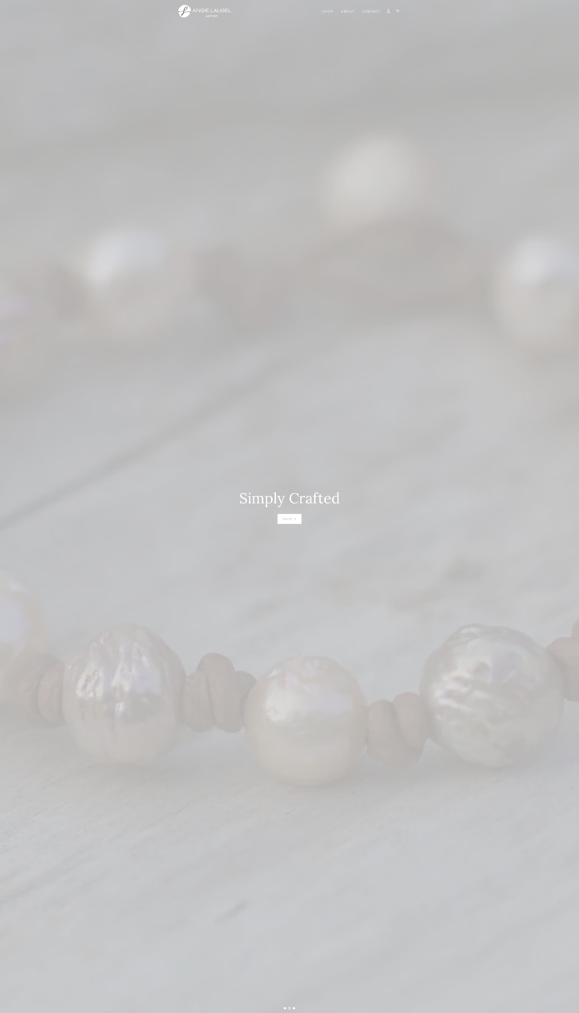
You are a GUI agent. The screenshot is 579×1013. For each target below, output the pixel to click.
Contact (371, 11)
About (347, 11)
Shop (328, 11)
